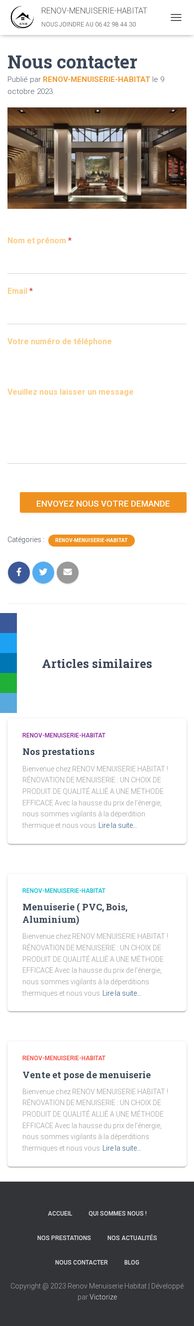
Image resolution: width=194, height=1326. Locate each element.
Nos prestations (58, 751)
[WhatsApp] (8, 683)
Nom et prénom (39, 240)
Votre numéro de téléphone (59, 341)
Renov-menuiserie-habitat (63, 735)
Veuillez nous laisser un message (70, 392)
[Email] (8, 703)
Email (20, 291)
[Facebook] (8, 623)
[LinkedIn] (8, 663)
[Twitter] (8, 643)
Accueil (60, 1213)
